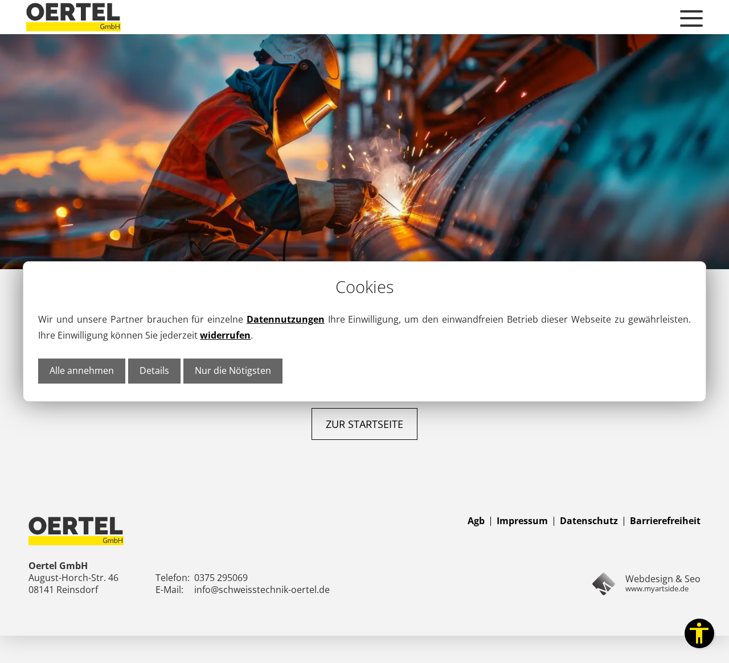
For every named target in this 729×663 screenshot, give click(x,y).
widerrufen (225, 335)
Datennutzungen (286, 319)
